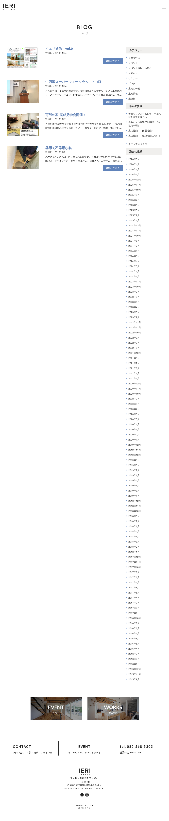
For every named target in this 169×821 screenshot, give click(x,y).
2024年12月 (134, 225)
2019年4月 (134, 485)
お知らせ (133, 73)
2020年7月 (134, 409)
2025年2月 (134, 215)
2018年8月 (134, 516)
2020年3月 (134, 429)
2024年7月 (134, 245)
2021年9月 (134, 358)
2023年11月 (134, 281)
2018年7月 (134, 521)
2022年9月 (134, 337)
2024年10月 (134, 235)
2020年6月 (134, 414)
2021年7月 (134, 363)
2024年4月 (134, 261)
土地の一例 (134, 88)
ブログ (131, 83)
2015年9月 (134, 679)
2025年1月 (134, 220)
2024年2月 (134, 271)
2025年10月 (134, 189)
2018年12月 (134, 500)
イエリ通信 (134, 57)
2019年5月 (134, 480)
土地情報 (133, 93)
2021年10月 (134, 352)
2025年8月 (134, 194)
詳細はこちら (113, 61)
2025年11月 (134, 184)
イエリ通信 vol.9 (59, 48)
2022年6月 (134, 347)
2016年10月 (134, 618)
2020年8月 (134, 403)
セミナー (133, 78)
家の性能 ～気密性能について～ (144, 137)
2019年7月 (134, 470)
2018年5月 (134, 531)
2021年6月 (134, 368)
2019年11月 (134, 449)
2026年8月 (134, 159)
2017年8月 (134, 577)
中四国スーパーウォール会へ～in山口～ (74, 81)
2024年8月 (134, 240)
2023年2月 (134, 317)
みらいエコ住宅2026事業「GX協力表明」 (144, 123)
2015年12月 (134, 669)
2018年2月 (134, 546)
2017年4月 (134, 597)
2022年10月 (134, 332)
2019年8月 (134, 465)
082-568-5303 (75, 788)
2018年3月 (134, 541)
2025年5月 (134, 210)
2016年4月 (134, 648)
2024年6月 (134, 251)
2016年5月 (134, 643)
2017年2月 (134, 607)
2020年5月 (134, 419)
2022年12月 (134, 322)
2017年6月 (134, 587)
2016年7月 (134, 633)
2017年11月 (134, 562)
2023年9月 (134, 291)
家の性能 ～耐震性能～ (141, 130)
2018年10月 (134, 511)
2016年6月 (134, 638)
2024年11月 (134, 230)
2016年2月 (134, 658)
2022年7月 (134, 342)
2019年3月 (134, 490)
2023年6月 (134, 301)
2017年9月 (134, 572)
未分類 (131, 98)
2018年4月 (134, 536)
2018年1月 (134, 551)
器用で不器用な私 (58, 147)
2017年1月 (134, 613)
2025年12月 (134, 179)
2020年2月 (134, 434)
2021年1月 (134, 378)
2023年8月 (134, 296)
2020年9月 (134, 398)
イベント (133, 62)
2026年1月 (134, 174)
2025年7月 (134, 200)
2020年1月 (134, 439)
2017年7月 (134, 582)
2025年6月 (134, 205)
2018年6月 (134, 526)
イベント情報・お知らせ (141, 68)
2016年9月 (134, 623)
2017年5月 (134, 592)
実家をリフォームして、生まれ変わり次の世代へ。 (144, 115)
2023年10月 (134, 286)
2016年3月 (134, 653)
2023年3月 (134, 312)
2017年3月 (134, 602)
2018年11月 (134, 505)
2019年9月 (134, 460)
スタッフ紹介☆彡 (137, 144)
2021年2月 (134, 373)
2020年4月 (134, 424)
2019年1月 (134, 495)
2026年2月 (134, 169)
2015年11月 (134, 674)
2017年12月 (134, 556)
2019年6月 (134, 475)
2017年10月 (134, 567)
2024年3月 (134, 266)
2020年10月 (134, 393)
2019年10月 (134, 454)
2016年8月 (134, 628)
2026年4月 (134, 164)
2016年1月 (134, 664)
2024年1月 (134, 276)
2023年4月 (134, 307)
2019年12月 (134, 444)
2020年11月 (134, 388)
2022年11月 (134, 327)
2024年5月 (134, 256)
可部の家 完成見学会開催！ (65, 114)
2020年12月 (134, 383)
